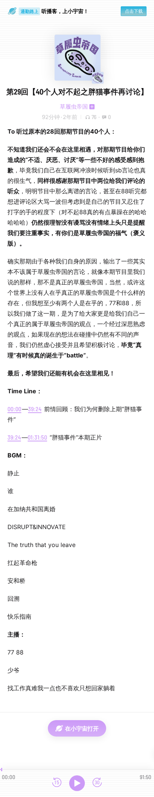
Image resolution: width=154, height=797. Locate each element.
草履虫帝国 (74, 106)
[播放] (77, 783)
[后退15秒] (56, 783)
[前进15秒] (97, 783)
